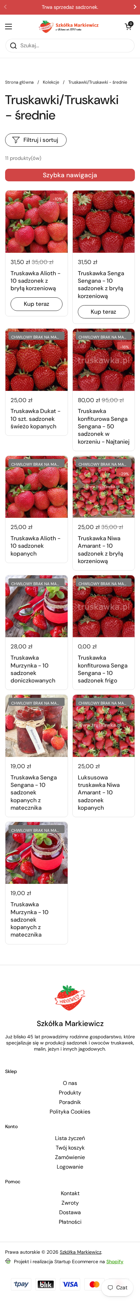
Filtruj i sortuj (40, 140)
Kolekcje (51, 82)
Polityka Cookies (70, 1111)
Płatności (70, 1222)
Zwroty (70, 1203)
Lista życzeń (70, 1138)
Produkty (70, 1092)
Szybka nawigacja (70, 175)
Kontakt (70, 1193)
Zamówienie (70, 1157)
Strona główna (19, 82)
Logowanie (70, 1167)
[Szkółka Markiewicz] (68, 26)
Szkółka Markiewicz (80, 1252)
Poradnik (70, 1102)
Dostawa (70, 1212)
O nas (70, 1083)
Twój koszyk (70, 1147)
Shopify (114, 1261)
